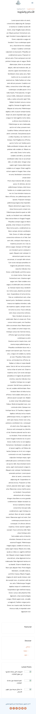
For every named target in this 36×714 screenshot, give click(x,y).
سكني (28, 646)
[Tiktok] (16, 708)
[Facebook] (25, 708)
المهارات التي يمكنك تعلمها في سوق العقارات (14, 672)
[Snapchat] (11, 708)
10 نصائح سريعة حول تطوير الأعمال (14, 690)
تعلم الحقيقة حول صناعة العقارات (14, 681)
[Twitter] (22, 708)
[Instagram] (13, 708)
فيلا (25, 654)
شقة (25, 650)
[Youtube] (19, 708)
